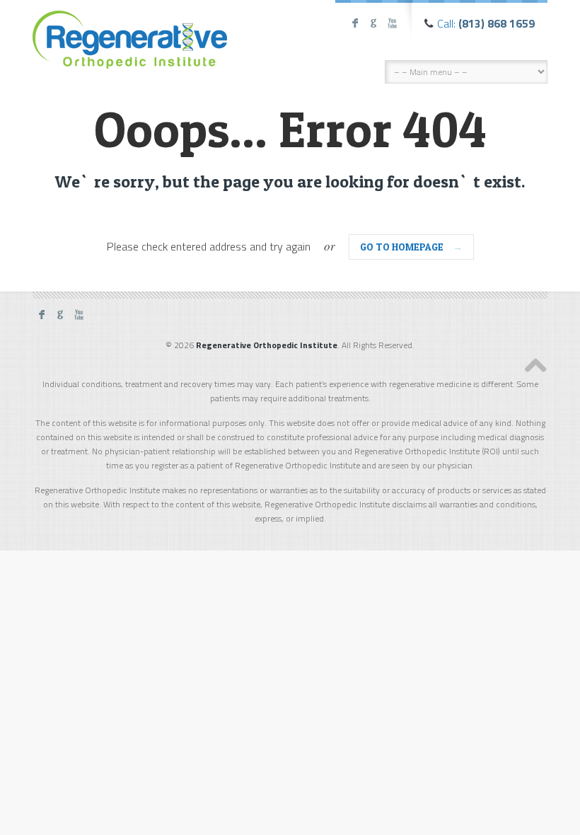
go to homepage (411, 247)
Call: (486, 23)
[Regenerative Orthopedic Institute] (130, 36)
